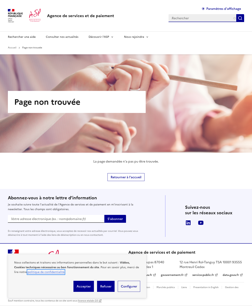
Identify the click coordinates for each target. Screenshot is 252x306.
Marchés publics (166, 287)
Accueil (12, 47)
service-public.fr (203, 275)
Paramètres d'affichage (223, 8)
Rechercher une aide (22, 37)
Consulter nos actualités (62, 37)
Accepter (84, 286)
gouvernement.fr (172, 275)
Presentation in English (206, 287)
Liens (184, 287)
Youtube (201, 222)
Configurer (129, 286)
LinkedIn (188, 222)
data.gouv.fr (231, 275)
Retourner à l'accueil (126, 177)
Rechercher (241, 18)
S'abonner (115, 218)
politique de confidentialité (46, 272)
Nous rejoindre (134, 37)
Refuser (105, 286)
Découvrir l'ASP (99, 37)
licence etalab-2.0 (88, 300)
